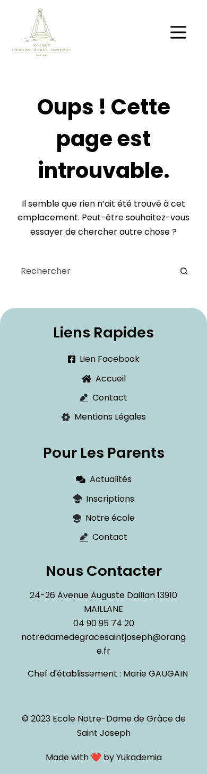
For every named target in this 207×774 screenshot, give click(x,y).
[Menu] (178, 32)
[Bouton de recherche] (184, 271)
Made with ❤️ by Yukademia (104, 757)
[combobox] (93, 270)
